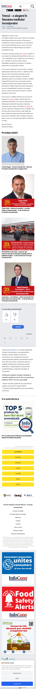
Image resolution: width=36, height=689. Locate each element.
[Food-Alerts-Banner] (18, 603)
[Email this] (5, 338)
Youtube (18, 468)
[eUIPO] (28, 495)
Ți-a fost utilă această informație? (12, 309)
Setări (17, 678)
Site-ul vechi (18, 527)
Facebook (18, 457)
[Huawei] (26, 10)
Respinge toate (17, 673)
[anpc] (7, 495)
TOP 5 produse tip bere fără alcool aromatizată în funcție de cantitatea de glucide (17, 437)
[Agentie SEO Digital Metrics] (18, 660)
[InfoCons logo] (6, 6)
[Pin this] (27, 338)
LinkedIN (18, 473)
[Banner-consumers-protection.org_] (18, 568)
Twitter (18, 479)
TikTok (18, 484)
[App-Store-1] (18, 10)
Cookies (18, 521)
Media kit (18, 517)
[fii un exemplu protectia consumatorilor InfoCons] (18, 637)
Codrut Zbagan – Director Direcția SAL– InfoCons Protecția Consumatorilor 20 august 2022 (17, 168)
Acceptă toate (17, 683)
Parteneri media (18, 530)
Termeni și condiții (18, 511)
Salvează (18, 327)
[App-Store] (9, 10)
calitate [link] (25, 54)
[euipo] (18, 495)
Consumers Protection (8, 446)
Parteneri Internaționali (18, 534)
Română (24, 687)
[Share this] (10, 338)
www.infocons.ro (12, 350)
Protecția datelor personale (18, 514)
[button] (20, 6)
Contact (18, 524)
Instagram (18, 463)
